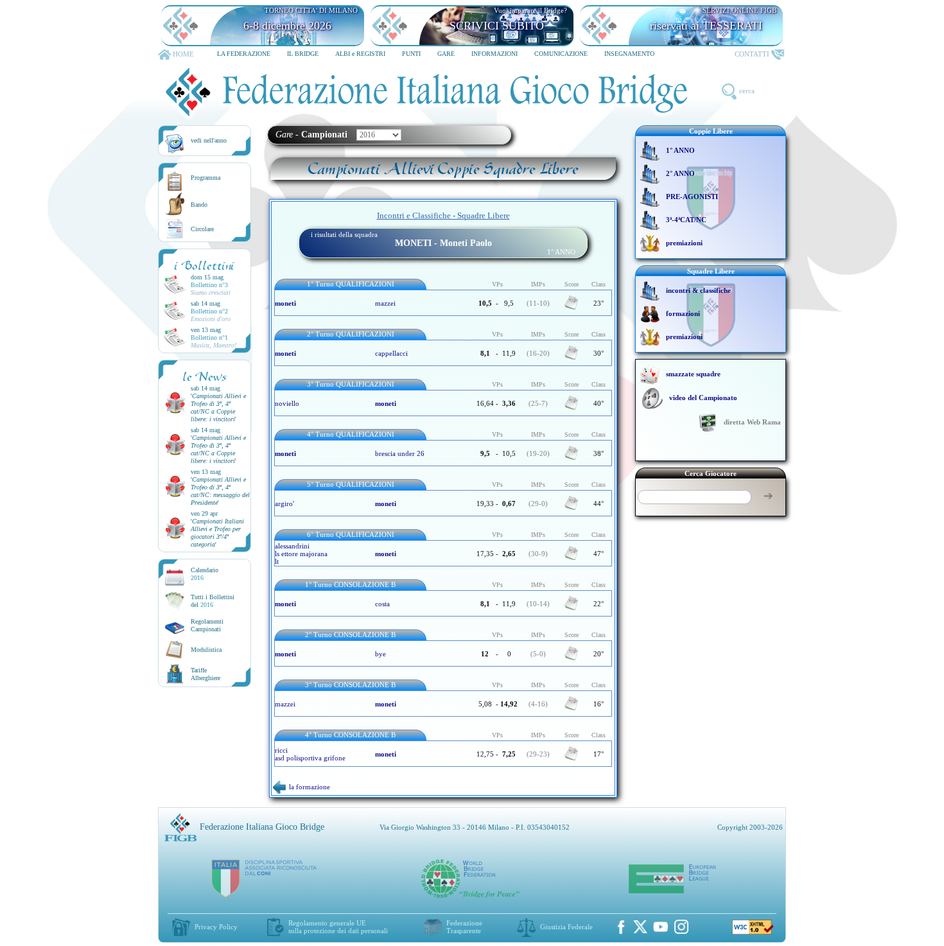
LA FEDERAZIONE (243, 53)
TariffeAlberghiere (205, 674)
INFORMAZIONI (494, 53)
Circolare (202, 228)
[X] (640, 926)
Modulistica (206, 649)
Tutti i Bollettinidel (212, 600)
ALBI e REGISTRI (360, 53)
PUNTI (411, 53)
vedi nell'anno (209, 140)
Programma (205, 177)
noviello (287, 403)
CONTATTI (752, 54)
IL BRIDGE (303, 53)
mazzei (385, 303)
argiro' (284, 503)
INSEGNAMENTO (629, 53)
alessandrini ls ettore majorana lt (301, 553)
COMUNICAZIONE (561, 53)
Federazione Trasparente (464, 926)
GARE (446, 53)
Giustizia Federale (566, 927)
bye (380, 654)
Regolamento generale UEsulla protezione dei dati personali (338, 926)
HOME (183, 54)
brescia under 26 (399, 453)
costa (382, 604)
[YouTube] (661, 926)
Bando (199, 204)
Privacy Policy (216, 927)
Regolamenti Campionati (207, 625)
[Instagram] (681, 926)
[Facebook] (621, 926)
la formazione (309, 787)
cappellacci (391, 353)
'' (218, 407)
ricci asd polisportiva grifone (310, 754)
